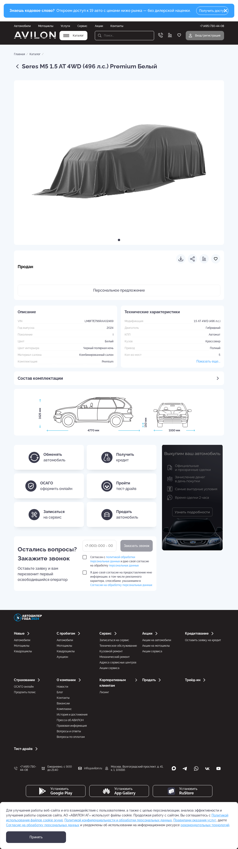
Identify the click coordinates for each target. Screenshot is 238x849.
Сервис (82, 26)
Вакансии (63, 703)
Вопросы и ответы (69, 731)
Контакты (116, 26)
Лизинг (104, 692)
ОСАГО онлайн (24, 686)
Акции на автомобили (156, 640)
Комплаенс (64, 709)
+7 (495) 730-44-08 (28, 768)
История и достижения (72, 714)
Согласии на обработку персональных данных (121, 585)
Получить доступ (212, 11)
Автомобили (22, 26)
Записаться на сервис (114, 640)
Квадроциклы (23, 651)
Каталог (35, 54)
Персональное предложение (119, 290)
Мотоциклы (45, 26)
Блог (60, 692)
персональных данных (124, 565)
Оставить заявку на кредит (203, 640)
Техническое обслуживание (118, 645)
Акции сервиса (109, 668)
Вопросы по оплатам (71, 737)
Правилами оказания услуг (194, 820)
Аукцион (62, 657)
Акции (99, 26)
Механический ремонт (114, 657)
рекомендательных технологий (205, 825)
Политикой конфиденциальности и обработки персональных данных (118, 820)
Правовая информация (72, 725)
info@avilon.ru (93, 768)
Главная (19, 54)
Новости (62, 686)
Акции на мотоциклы (156, 645)
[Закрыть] (226, 11)
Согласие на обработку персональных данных (42, 825)
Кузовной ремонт (111, 651)
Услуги (65, 26)
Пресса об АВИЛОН (70, 720)
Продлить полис (25, 692)
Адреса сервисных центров (117, 662)
